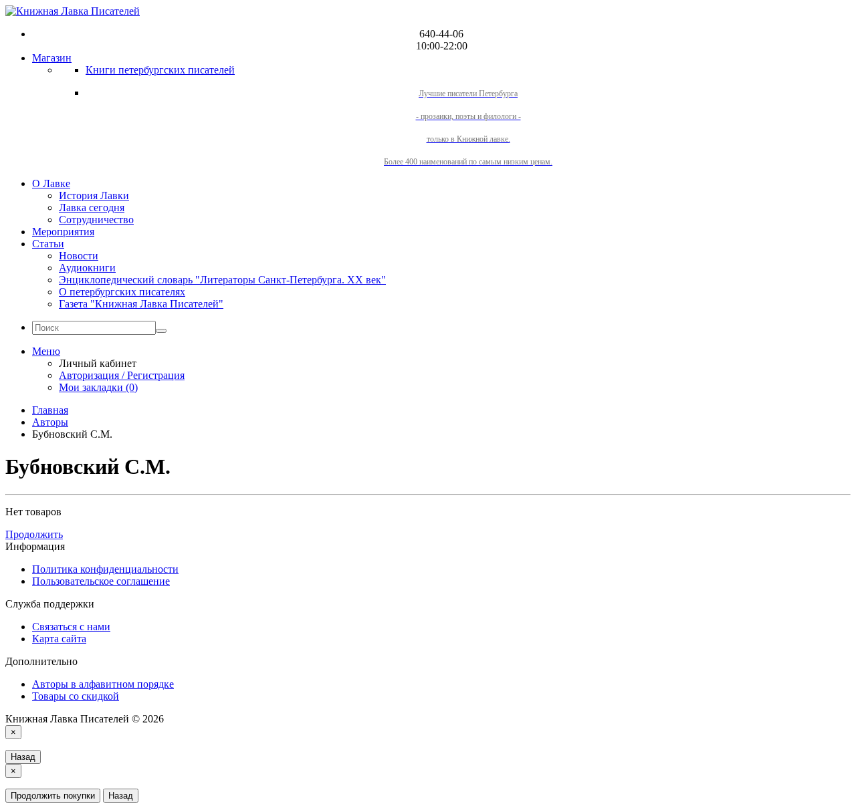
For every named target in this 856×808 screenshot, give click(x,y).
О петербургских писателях (122, 291)
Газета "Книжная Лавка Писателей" (141, 303)
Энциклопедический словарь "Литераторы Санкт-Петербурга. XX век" (222, 279)
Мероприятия (63, 231)
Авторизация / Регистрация (122, 375)
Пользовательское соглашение (101, 581)
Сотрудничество (96, 219)
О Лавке (51, 183)
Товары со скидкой (75, 696)
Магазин (52, 57)
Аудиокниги (87, 267)
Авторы (50, 422)
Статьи (48, 243)
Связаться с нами (71, 626)
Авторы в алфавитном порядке (103, 684)
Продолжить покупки (53, 796)
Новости (78, 255)
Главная (50, 410)
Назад (23, 757)
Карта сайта (59, 638)
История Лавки (94, 195)
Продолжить (34, 534)
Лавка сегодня (91, 207)
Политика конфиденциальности (105, 569)
